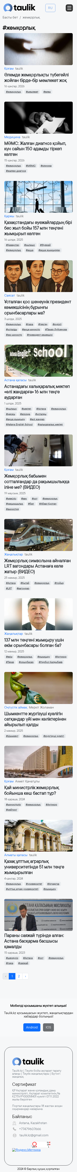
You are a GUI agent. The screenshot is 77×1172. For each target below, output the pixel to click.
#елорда (25, 414)
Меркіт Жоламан (41, 707)
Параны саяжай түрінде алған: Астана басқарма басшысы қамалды (34, 940)
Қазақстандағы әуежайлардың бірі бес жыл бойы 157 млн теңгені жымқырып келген (38, 227)
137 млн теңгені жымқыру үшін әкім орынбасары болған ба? (34, 642)
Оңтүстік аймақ (15, 707)
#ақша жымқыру (15, 419)
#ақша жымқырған (49, 250)
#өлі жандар (37, 419)
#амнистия (12, 509)
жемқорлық (31, 17)
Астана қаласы (15, 380)
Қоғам (8, 68)
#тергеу (42, 324)
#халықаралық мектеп (50, 424)
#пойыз (59, 583)
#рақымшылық (14, 503)
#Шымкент (12, 736)
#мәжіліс (11, 498)
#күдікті (57, 324)
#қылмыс (29, 245)
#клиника (46, 165)
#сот (34, 498)
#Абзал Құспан (47, 503)
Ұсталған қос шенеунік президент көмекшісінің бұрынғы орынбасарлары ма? (37, 307)
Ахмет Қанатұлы (27, 781)
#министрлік (13, 804)
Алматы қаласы (15, 855)
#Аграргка (53, 884)
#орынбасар (26, 662)
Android (32, 1027)
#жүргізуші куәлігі (53, 736)
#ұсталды (11, 329)
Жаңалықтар (13, 554)
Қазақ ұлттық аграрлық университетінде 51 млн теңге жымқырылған (34, 866)
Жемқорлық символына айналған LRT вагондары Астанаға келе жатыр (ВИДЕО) (37, 566)
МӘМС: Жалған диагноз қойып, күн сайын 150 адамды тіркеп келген (35, 148)
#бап (31, 503)
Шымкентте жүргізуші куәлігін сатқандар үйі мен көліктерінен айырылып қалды (35, 719)
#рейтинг (11, 809)
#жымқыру (43, 656)
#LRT (9, 588)
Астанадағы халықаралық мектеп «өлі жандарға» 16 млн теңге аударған (37, 391)
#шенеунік (12, 958)
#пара (29, 324)
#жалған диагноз (16, 171)
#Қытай (25, 583)
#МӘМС (31, 165)
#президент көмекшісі (40, 335)
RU (50, 8)
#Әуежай (45, 245)
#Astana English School (19, 424)
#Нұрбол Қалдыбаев (50, 662)
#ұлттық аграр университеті (22, 889)
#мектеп (26, 408)
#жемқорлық (13, 91)
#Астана (41, 408)
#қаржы (10, 414)
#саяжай (23, 963)
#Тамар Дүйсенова (56, 329)
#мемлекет (32, 91)
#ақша (29, 250)
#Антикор (61, 656)
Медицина (12, 137)
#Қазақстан (12, 245)
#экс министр (14, 335)
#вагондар (23, 588)
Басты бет (10, 17)
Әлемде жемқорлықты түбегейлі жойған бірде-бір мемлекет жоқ (36, 77)
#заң (24, 498)
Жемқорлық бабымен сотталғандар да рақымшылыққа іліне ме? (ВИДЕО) (36, 481)
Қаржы (9, 216)
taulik (19, 68)
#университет (34, 884)
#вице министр (31, 329)
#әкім (9, 656)
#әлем (47, 91)
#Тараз (10, 662)
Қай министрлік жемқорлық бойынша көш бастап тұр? (31, 790)
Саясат (9, 295)
